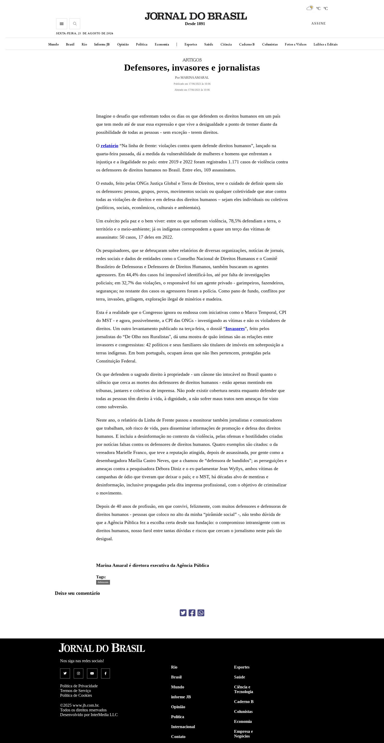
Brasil (70, 44)
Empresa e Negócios (243, 733)
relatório (109, 145)
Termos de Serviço (75, 690)
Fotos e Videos (295, 44)
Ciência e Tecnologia (243, 689)
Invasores (235, 328)
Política (141, 44)
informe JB (181, 697)
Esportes (190, 44)
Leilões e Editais (326, 44)
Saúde (208, 44)
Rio (84, 44)
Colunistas (270, 44)
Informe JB (102, 44)
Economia (162, 44)
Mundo (53, 44)
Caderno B (247, 44)
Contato (178, 736)
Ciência (226, 44)
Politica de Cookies (76, 695)
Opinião (123, 44)
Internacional (183, 726)
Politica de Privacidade (79, 686)
